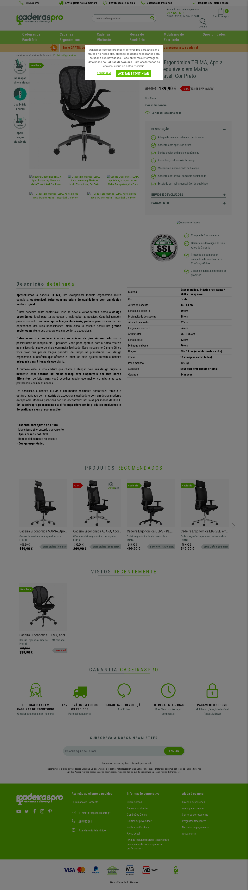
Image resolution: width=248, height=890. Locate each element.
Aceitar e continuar (133, 73)
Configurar (104, 73)
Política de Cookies (119, 61)
